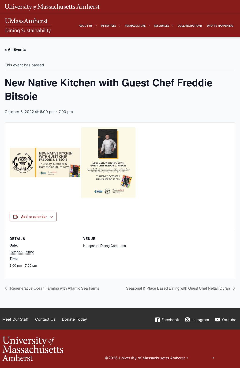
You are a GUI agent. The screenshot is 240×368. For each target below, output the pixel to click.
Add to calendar (34, 216)
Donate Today (74, 319)
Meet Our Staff (15, 319)
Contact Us (45, 319)
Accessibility (226, 358)
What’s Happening (220, 26)
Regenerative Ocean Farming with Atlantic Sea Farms (54, 288)
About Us (86, 26)
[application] (95, 26)
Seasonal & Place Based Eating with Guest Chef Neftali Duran (178, 288)
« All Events (15, 49)
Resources (161, 26)
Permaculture (135, 26)
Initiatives (108, 26)
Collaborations (190, 26)
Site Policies (200, 358)
